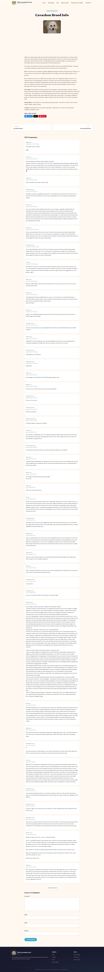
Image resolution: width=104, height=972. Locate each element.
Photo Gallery (55, 962)
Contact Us (88, 2)
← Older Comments (52, 888)
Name (25, 914)
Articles (54, 957)
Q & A (53, 959)
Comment (27, 896)
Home (44, 2)
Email (25, 922)
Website (26, 930)
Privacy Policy (77, 959)
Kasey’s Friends (64, 2)
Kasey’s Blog (51, 2)
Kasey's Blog (77, 954)
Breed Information (52, 11)
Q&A (58, 2)
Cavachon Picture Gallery (77, 2)
